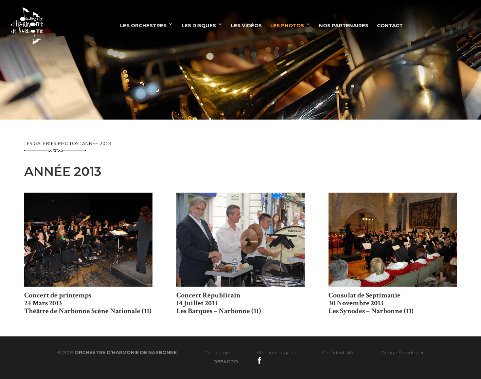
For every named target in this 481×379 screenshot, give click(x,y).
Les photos (287, 25)
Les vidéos (246, 25)
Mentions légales (276, 352)
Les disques (199, 25)
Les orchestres (143, 25)
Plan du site (217, 352)
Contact (390, 25)
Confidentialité (338, 352)
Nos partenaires (343, 25)
